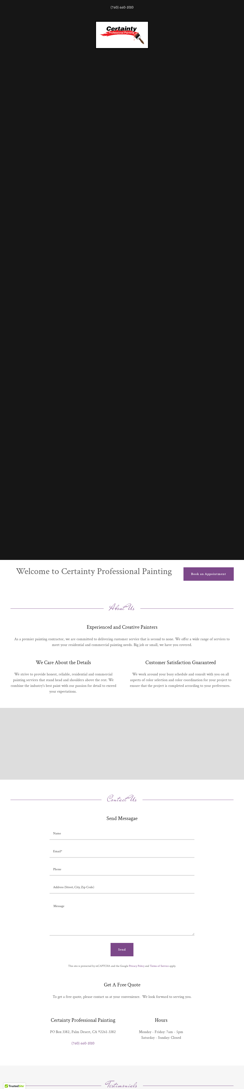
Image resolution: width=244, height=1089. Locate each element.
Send (122, 949)
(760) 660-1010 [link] (122, 7)
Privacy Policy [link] (136, 966)
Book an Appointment (208, 574)
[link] (122, 34)
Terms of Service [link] (159, 966)
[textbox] (122, 834)
